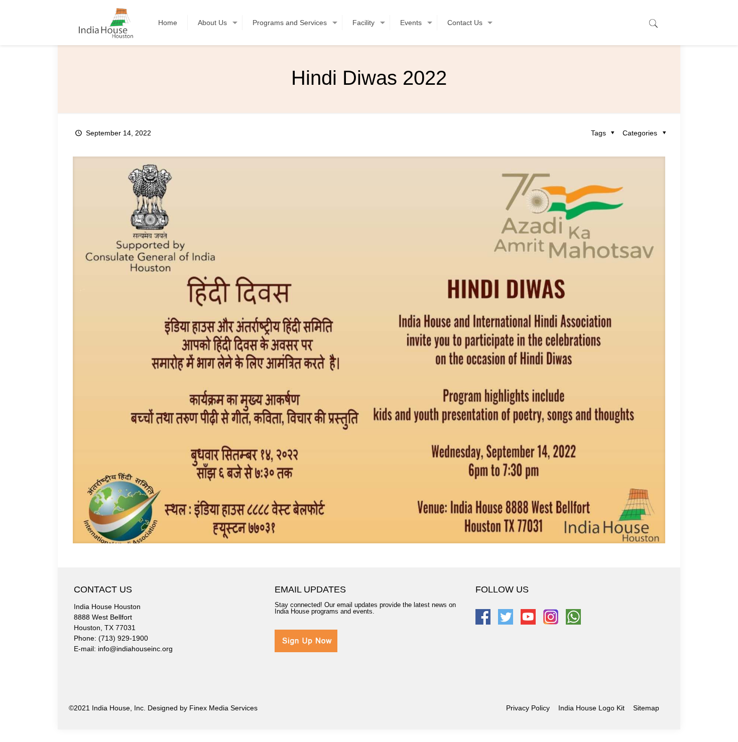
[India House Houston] (106, 22)
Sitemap (646, 708)
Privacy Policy (528, 708)
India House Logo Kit (591, 708)
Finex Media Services (223, 708)
